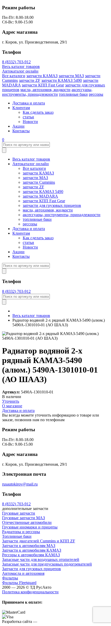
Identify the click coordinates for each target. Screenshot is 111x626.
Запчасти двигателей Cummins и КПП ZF (38, 541)
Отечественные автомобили (27, 522)
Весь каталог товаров (21, 66)
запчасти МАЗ (71, 76)
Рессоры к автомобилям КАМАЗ (31, 555)
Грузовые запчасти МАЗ (23, 518)
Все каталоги (13, 76)
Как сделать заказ (38, 112)
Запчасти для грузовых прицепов (31, 569)
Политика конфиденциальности (30, 592)
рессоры (96, 94)
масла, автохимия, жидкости (45, 89)
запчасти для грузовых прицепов (52, 205)
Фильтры (10, 578)
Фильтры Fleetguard (19, 582)
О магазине (12, 406)
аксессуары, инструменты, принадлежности (47, 91)
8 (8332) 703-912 (16, 62)
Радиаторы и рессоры (21, 532)
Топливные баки (16, 536)
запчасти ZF (29, 80)
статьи (28, 117)
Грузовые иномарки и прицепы (30, 527)
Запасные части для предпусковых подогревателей (47, 564)
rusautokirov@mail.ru (20, 484)
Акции (18, 126)
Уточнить (10, 401)
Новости (30, 121)
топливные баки (73, 94)
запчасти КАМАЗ (42, 76)
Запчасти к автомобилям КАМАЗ (31, 550)
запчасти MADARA (40, 196)
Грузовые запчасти (18, 513)
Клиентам (21, 107)
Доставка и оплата (28, 103)
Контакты (21, 131)
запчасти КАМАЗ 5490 (61, 80)
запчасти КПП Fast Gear (43, 85)
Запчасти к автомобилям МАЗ (28, 545)
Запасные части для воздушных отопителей (40, 559)
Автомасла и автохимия (23, 573)
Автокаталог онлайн (20, 71)
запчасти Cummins (39, 182)
